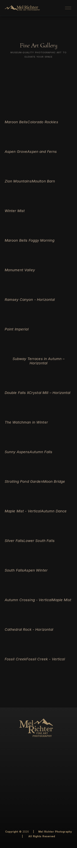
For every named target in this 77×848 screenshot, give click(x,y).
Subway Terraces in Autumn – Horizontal (39, 361)
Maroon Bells (16, 122)
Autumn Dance (54, 511)
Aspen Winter (36, 570)
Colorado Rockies (42, 122)
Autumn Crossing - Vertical (28, 600)
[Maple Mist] (61, 593)
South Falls (14, 570)
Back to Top (63, 841)
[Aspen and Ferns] (42, 144)
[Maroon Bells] (16, 115)
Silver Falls (14, 541)
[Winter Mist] (15, 204)
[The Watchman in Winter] (26, 415)
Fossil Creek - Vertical (45, 659)
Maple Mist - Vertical (23, 511)
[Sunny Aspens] (17, 445)
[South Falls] (14, 563)
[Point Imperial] (17, 322)
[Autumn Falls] (41, 445)
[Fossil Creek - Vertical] (45, 652)
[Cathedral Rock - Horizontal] (29, 622)
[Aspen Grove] (16, 144)
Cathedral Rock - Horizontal (29, 629)
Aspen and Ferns (42, 151)
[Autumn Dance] (54, 504)
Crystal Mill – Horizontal (50, 393)
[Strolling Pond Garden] (24, 474)
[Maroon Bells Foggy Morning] (30, 233)
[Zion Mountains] (18, 174)
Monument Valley (20, 270)
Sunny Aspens (17, 452)
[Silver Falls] (14, 534)
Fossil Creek (15, 659)
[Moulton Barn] (43, 174)
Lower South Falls (38, 541)
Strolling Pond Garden (24, 481)
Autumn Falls (41, 452)
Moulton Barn (43, 181)
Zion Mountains (18, 181)
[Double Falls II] (17, 386)
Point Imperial (17, 329)
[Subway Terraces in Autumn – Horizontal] (38, 352)
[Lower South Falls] (38, 534)
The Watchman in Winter (26, 422)
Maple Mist (61, 600)
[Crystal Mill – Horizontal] (50, 386)
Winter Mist (15, 211)
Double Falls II (17, 393)
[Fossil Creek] (15, 652)
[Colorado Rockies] (42, 115)
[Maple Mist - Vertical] (23, 504)
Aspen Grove (16, 151)
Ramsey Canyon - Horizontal (30, 299)
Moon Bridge (54, 481)
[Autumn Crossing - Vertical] (28, 593)
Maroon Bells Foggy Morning (30, 240)
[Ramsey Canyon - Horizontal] (30, 292)
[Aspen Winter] (36, 563)
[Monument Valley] (20, 263)
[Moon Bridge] (54, 474)
